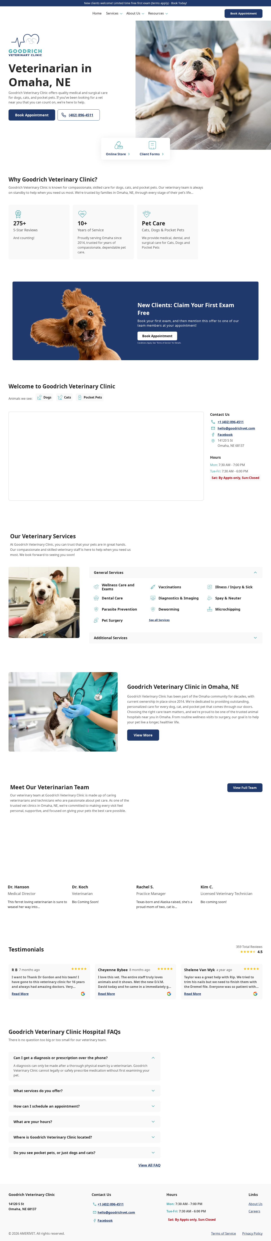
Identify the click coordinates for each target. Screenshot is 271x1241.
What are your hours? (32, 1121)
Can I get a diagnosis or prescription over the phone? (60, 1057)
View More (143, 735)
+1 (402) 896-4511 (111, 1204)
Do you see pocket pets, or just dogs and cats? (54, 1152)
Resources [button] (156, 13)
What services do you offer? (38, 1090)
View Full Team (245, 788)
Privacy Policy (252, 1233)
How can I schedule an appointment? (46, 1106)
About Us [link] (255, 1204)
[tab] (44, 634)
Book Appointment (243, 13)
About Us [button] (133, 13)
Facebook (105, 1220)
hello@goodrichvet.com (116, 1212)
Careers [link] (254, 1211)
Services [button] (112, 13)
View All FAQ (149, 1165)
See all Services (159, 620)
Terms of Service (223, 1233)
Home (97, 13)
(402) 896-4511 (81, 115)
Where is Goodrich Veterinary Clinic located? (52, 1137)
